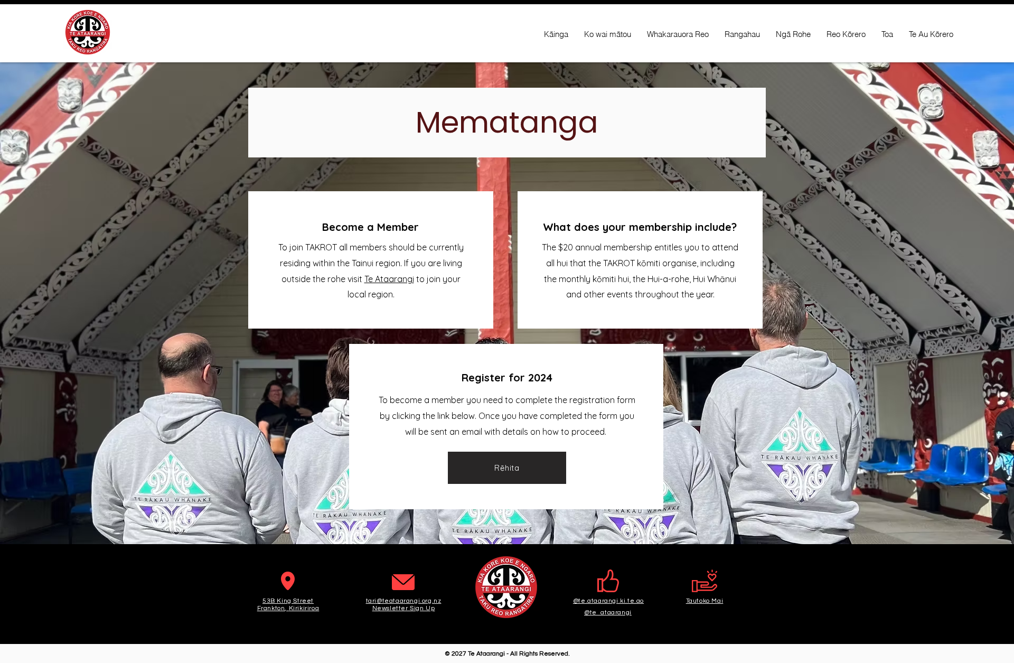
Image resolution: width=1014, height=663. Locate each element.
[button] (507, 468)
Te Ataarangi (389, 279)
